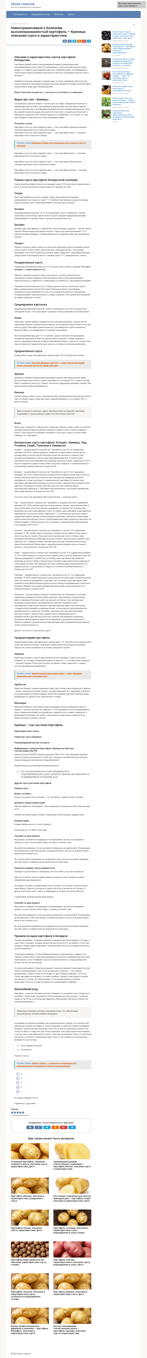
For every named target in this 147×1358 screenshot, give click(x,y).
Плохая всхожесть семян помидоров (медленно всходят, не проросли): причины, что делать (124, 62)
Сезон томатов (22, 4)
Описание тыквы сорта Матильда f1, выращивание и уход (123, 88)
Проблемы (59, 14)
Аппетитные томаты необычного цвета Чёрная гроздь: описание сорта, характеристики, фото (124, 35)
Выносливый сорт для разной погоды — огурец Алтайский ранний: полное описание (124, 101)
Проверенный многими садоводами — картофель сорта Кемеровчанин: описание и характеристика (124, 48)
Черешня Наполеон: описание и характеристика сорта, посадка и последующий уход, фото (123, 115)
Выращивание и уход (40, 14)
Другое (71, 14)
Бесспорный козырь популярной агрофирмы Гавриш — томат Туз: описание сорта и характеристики (123, 76)
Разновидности (20, 14)
